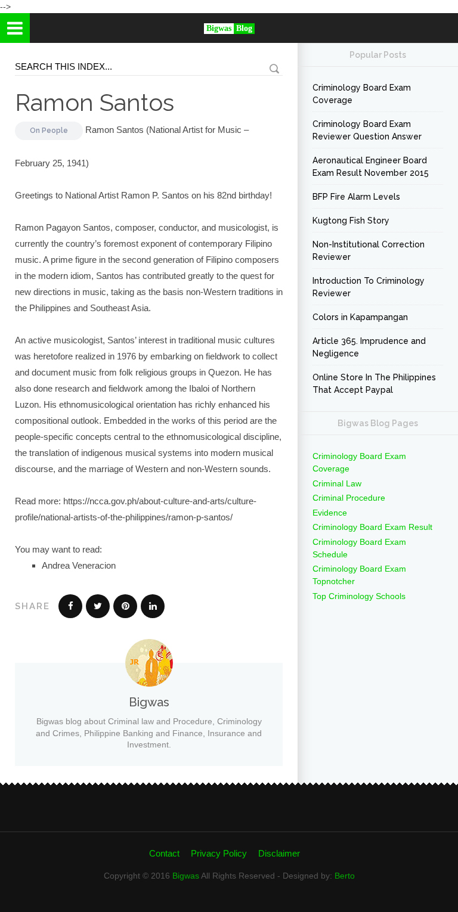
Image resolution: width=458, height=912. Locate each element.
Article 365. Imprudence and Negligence (369, 347)
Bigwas (185, 875)
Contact (164, 853)
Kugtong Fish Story (350, 220)
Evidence (329, 512)
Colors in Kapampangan (360, 317)
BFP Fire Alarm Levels (356, 196)
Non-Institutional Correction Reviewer (368, 251)
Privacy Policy (219, 853)
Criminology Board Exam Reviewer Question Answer (367, 130)
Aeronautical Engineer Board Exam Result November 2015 (370, 167)
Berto (345, 875)
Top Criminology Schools (359, 596)
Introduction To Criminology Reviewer (368, 287)
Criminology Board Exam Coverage (361, 94)
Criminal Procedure (348, 497)
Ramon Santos (94, 102)
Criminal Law (336, 483)
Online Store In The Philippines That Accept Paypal (374, 384)
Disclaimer (279, 853)
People (55, 130)
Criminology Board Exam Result (372, 527)
